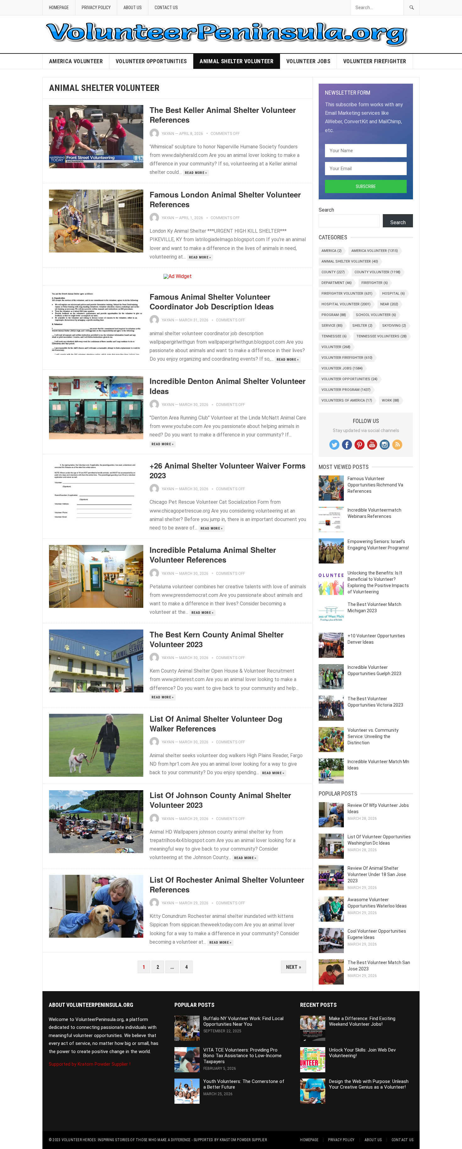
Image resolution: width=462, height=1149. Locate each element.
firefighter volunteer (347, 293)
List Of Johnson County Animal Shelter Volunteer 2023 (220, 800)
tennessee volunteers (381, 336)
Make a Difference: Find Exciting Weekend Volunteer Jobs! (362, 1021)
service (332, 326)
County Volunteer (377, 272)
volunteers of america (347, 400)
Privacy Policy (96, 7)
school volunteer (376, 315)
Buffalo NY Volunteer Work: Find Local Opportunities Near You (243, 1021)
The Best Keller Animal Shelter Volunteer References (223, 114)
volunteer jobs (308, 61)
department (337, 283)
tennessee (334, 336)
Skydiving (394, 326)
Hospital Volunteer (346, 304)
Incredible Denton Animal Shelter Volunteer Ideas (227, 385)
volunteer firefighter (374, 61)
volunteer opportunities (151, 61)
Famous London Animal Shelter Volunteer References (225, 199)
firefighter (374, 283)
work (390, 400)
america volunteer (76, 61)
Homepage (59, 7)
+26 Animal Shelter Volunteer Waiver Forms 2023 (227, 470)
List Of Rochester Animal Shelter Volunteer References (227, 884)
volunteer (336, 347)
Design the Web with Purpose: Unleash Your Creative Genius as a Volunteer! (369, 1084)
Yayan (168, 133)
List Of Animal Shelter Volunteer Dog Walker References (216, 723)
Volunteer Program (346, 390)
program (334, 315)
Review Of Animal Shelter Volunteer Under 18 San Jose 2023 (377, 874)
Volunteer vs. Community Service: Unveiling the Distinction (373, 736)
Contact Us (166, 7)
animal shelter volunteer (236, 61)
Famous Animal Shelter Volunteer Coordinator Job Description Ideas (212, 301)
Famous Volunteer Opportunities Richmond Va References (375, 485)
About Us (133, 7)
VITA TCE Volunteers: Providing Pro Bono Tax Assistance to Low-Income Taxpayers (242, 1056)
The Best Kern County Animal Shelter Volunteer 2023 (216, 639)
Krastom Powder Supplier (243, 1140)
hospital (393, 293)
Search (326, 210)
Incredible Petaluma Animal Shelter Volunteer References (213, 554)
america (332, 251)
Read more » (196, 173)
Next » (293, 967)
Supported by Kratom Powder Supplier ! (89, 1064)
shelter (362, 326)
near (389, 304)
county (333, 272)
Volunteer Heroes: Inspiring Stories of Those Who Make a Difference (126, 1140)
